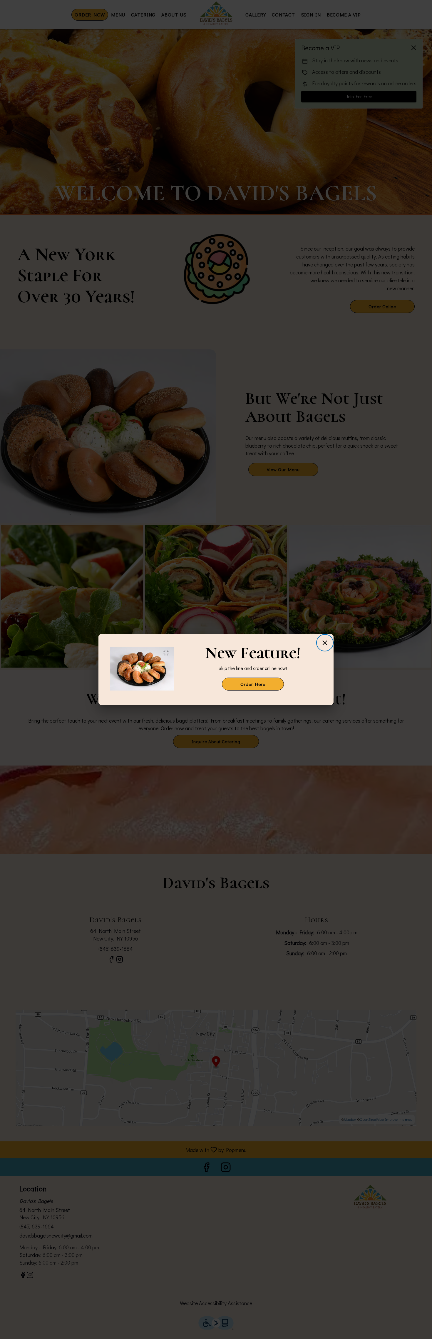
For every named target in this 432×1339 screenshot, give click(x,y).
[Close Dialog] (324, 642)
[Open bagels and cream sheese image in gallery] (167, 652)
